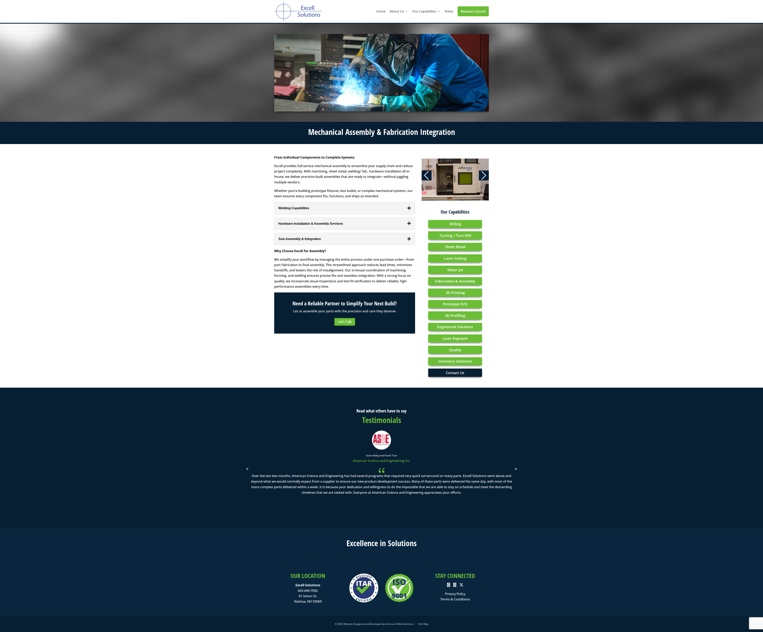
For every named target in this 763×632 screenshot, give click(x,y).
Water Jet (455, 269)
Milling (455, 224)
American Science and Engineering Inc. (382, 461)
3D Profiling (455, 315)
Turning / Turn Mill (455, 235)
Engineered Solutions (455, 326)
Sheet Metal (455, 246)
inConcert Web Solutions (399, 624)
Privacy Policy (455, 594)
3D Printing (455, 292)
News (449, 11)
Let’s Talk (345, 321)
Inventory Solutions (455, 361)
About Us (397, 11)
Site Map (423, 624)
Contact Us (455, 372)
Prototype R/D (455, 304)
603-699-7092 (308, 590)
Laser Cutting (455, 258)
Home (380, 11)
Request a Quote (473, 11)
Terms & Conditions (455, 599)
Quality (455, 349)
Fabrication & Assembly (455, 281)
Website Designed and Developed (363, 624)
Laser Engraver (455, 338)
